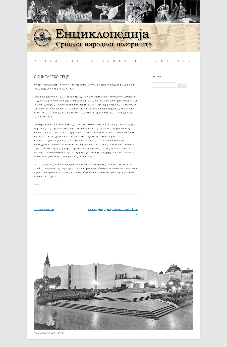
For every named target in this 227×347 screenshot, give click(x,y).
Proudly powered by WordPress (49, 333)
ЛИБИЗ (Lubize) (44, 209)
